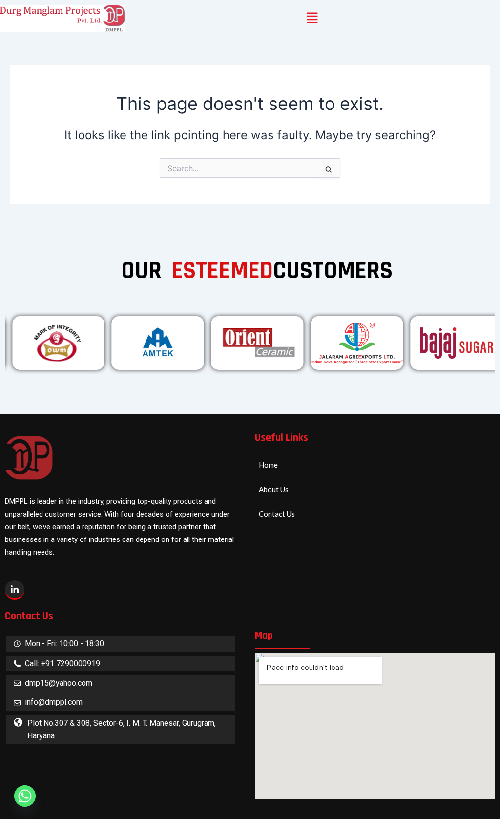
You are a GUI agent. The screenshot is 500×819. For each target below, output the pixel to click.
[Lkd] (14, 590)
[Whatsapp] (25, 796)
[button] (312, 18)
